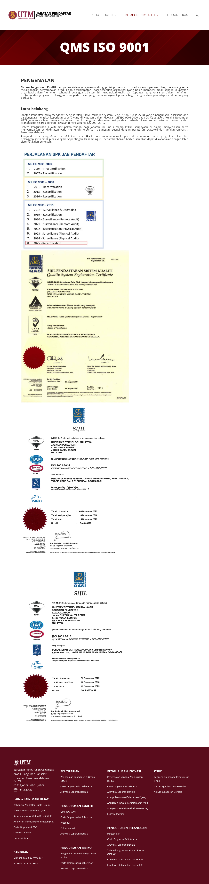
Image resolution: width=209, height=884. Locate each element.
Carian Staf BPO (22, 832)
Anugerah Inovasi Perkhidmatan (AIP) (34, 821)
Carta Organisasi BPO (25, 827)
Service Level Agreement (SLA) (30, 810)
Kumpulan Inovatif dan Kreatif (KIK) (33, 816)
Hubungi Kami (21, 838)
